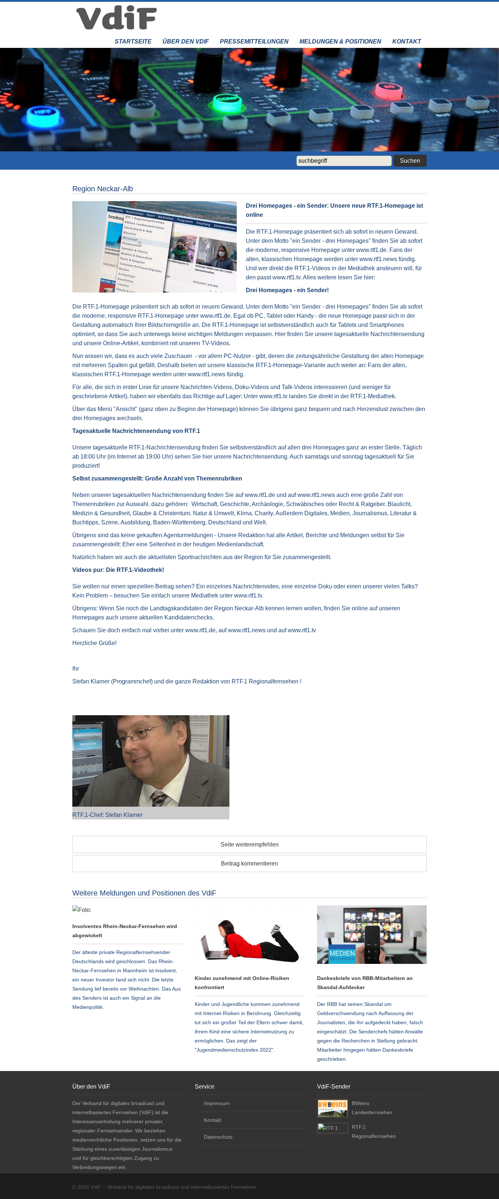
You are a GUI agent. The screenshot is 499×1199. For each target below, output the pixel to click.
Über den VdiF (186, 41)
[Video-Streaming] (372, 935)
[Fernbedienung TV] (127, 910)
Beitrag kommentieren (249, 863)
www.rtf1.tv (273, 396)
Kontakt (406, 41)
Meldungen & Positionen (340, 41)
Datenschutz (218, 1137)
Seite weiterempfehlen (250, 844)
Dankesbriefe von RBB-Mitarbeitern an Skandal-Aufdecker (365, 982)
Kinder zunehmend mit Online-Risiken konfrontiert (242, 982)
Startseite (133, 41)
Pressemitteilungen (254, 41)
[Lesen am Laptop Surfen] (249, 935)
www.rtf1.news (206, 374)
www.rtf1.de (215, 316)
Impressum (217, 1103)
